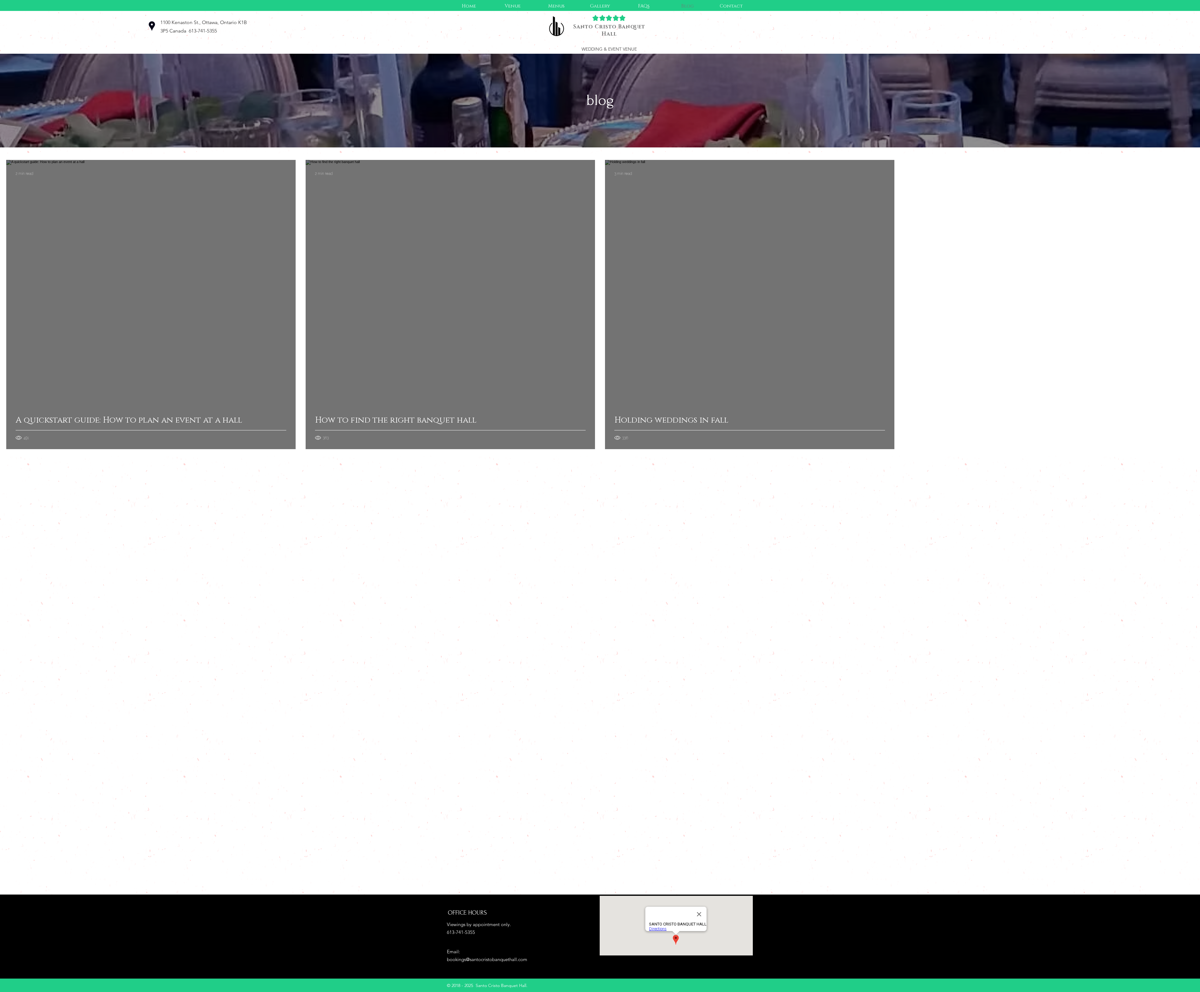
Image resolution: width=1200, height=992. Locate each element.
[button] (556, 6)
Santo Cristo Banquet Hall (609, 30)
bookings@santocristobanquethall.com (487, 959)
